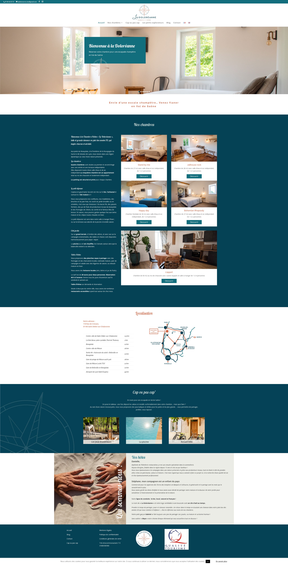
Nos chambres (114, 23)
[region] (144, 60)
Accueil (101, 23)
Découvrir (144, 176)
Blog (168, 23)
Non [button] (212, 561)
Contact (177, 23)
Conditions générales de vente (110, 539)
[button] (139, 91)
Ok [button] (208, 561)
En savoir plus (221, 561)
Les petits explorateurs (153, 23)
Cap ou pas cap (133, 23)
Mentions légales (105, 530)
